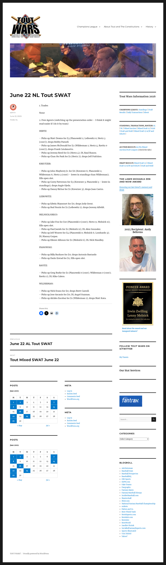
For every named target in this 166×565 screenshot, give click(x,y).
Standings (143, 110)
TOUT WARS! (15, 554)
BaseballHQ (126, 476)
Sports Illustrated (129, 531)
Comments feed (73, 396)
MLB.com (126, 501)
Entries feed (72, 394)
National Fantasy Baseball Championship (138, 504)
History (149, 26)
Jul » (48, 426)
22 (13, 416)
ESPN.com (126, 482)
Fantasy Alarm (128, 490)
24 (27, 416)
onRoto (125, 506)
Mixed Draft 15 (144, 128)
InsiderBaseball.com (130, 495)
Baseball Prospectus (130, 474)
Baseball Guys (127, 471)
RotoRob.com (127, 517)
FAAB (12, 120)
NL (16, 120)
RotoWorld (126, 523)
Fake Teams (127, 484)
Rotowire (125, 520)
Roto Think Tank (129, 512)
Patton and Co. (127, 509)
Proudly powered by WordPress (36, 554)
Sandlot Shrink (128, 525)
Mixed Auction (130, 128)
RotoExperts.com (129, 514)
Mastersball (126, 498)
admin (13, 112)
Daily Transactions (135, 112)
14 (54, 407)
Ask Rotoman (127, 468)
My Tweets (123, 357)
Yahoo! (124, 536)
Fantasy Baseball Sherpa (132, 493)
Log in (69, 391)
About (146, 112)
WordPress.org (73, 399)
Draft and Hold (126, 131)
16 (20, 412)
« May (19, 426)
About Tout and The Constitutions (121, 26)
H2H (153, 128)
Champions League (87, 26)
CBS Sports (126, 479)
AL (154, 126)
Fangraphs (126, 487)
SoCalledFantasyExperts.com (134, 528)
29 (13, 421)
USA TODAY (126, 534)
